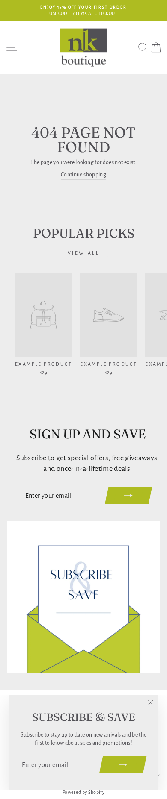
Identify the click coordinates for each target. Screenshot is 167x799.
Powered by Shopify (83, 792)
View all (84, 253)
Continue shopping (83, 175)
